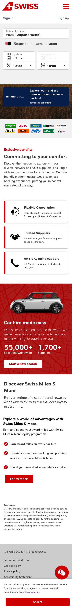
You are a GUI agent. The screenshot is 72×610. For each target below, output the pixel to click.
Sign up (63, 18)
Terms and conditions (40, 103)
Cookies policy (32, 592)
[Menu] (66, 6)
